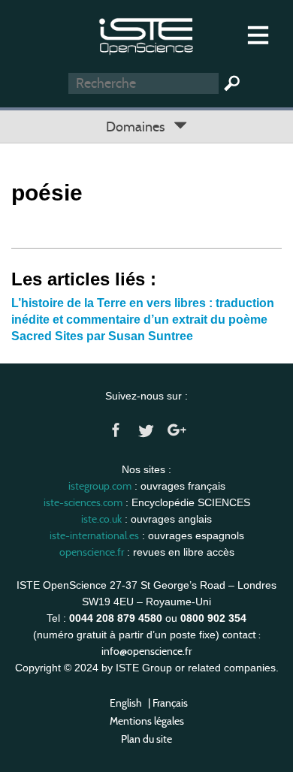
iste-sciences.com (83, 502)
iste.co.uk (101, 519)
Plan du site (146, 739)
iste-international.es (94, 535)
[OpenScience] (146, 34)
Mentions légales (147, 721)
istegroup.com (99, 486)
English (126, 703)
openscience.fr (91, 552)
